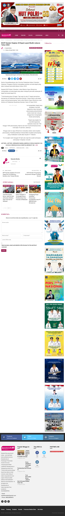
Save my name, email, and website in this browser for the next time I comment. (19, 246)
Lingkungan (38, 35)
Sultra (27, 147)
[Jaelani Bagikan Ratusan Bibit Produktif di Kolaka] (20, 452)
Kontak (20, 509)
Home (16, 35)
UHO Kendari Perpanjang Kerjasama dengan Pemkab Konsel (33, 174)
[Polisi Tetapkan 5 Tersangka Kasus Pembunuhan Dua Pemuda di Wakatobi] (22, 189)
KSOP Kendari (12, 147)
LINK (36, 145)
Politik (30, 35)
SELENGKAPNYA (5, 491)
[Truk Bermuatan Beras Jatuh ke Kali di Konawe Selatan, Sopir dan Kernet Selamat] (9, 189)
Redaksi (14, 509)
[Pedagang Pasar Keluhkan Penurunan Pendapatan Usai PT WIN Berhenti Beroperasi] (35, 189)
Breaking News (33, 47)
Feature (23, 35)
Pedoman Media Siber (30, 509)
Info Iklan (40, 509)
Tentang (8, 509)
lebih (46, 35)
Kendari (6, 147)
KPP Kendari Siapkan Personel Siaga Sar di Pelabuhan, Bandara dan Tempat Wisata (11, 174)
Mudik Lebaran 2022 (20, 147)
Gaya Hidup (3, 30)
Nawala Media (61, 512)
